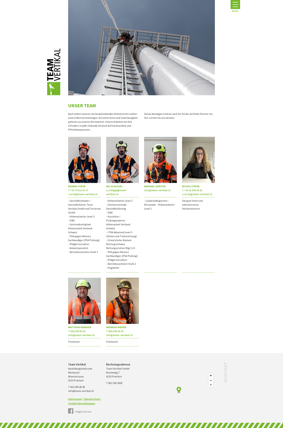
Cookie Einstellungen (81, 403)
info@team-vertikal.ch (157, 190)
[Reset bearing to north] (210, 385)
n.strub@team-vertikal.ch (197, 194)
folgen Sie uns (83, 411)
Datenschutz (92, 399)
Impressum (75, 399)
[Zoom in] (210, 375)
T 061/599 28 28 (76, 331)
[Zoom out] (210, 380)
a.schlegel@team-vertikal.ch (116, 192)
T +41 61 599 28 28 (192, 190)
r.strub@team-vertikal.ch (83, 194)
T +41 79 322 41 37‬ (78, 190)
